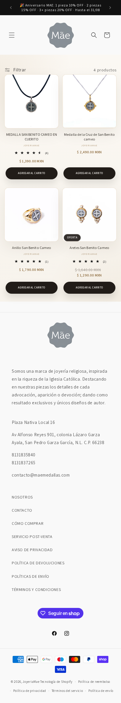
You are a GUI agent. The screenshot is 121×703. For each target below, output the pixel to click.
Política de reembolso (94, 682)
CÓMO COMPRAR (27, 523)
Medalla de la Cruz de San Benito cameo (89, 137)
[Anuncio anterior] (10, 7)
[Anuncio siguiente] (110, 7)
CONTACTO (22, 510)
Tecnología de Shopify (56, 682)
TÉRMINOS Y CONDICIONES (36, 589)
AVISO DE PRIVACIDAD (32, 549)
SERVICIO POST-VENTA (32, 536)
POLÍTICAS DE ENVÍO (30, 576)
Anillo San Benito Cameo (31, 247)
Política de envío (100, 691)
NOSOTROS (22, 497)
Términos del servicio (67, 691)
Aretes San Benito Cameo (89, 247)
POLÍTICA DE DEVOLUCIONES (38, 563)
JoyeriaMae (31, 682)
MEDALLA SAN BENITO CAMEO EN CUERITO (31, 137)
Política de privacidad (29, 691)
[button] (11, 35)
